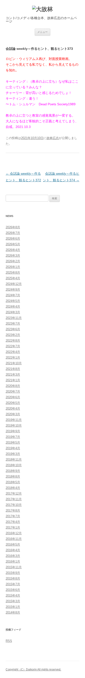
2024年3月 (13, 312)
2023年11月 (14, 318)
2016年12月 (14, 533)
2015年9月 (13, 573)
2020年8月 (13, 386)
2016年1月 (13, 561)
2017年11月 (14, 499)
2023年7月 (13, 323)
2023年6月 (13, 329)
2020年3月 (13, 414)
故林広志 (53, 138)
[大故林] (42, 9)
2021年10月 (14, 363)
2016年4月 (13, 550)
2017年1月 (13, 527)
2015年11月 (14, 567)
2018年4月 (13, 488)
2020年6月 (13, 397)
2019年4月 (13, 448)
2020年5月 (13, 403)
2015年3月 (13, 601)
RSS (9, 641)
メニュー (42, 31)
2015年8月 (13, 578)
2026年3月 (13, 255)
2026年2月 (13, 261)
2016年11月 (14, 539)
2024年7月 (13, 295)
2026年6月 (13, 238)
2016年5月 (13, 544)
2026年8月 (13, 227)
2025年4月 (13, 278)
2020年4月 (13, 408)
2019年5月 (13, 442)
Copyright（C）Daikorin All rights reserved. (33, 669)
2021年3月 (13, 374)
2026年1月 (13, 267)
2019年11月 (14, 420)
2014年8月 (13, 612)
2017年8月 (13, 510)
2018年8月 (13, 476)
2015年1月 (13, 607)
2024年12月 (14, 284)
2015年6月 (13, 590)
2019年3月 (13, 454)
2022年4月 (13, 352)
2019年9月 (13, 431)
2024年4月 (13, 306)
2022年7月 (13, 346)
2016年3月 (13, 556)
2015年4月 (13, 595)
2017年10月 (14, 505)
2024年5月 (13, 301)
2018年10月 (14, 465)
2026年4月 (13, 250)
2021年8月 (13, 369)
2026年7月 (13, 233)
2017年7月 (13, 516)
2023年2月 (13, 335)
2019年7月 (13, 437)
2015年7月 (13, 584)
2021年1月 (13, 380)
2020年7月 (13, 391)
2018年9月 (13, 471)
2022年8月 (13, 340)
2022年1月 (13, 357)
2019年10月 (14, 425)
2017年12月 (14, 493)
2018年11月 (14, 459)
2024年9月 (13, 289)
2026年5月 (13, 244)
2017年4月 (13, 522)
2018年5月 (13, 482)
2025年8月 (13, 272)
